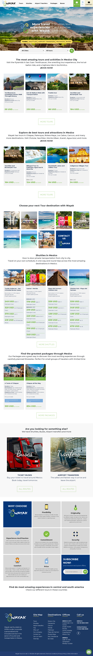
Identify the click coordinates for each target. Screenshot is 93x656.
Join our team (37, 636)
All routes (25, 489)
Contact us (36, 634)
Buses (62, 3)
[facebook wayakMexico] (78, 633)
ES (82, 4)
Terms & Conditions (51, 653)
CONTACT (89, 4)
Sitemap (36, 639)
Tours (21, 3)
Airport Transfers (41, 3)
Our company (37, 632)
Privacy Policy (62, 653)
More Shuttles (46, 344)
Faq (34, 628)
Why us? (36, 630)
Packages (53, 3)
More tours (46, 122)
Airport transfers (38, 625)
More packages (46, 415)
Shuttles (29, 3)
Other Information (72, 653)
